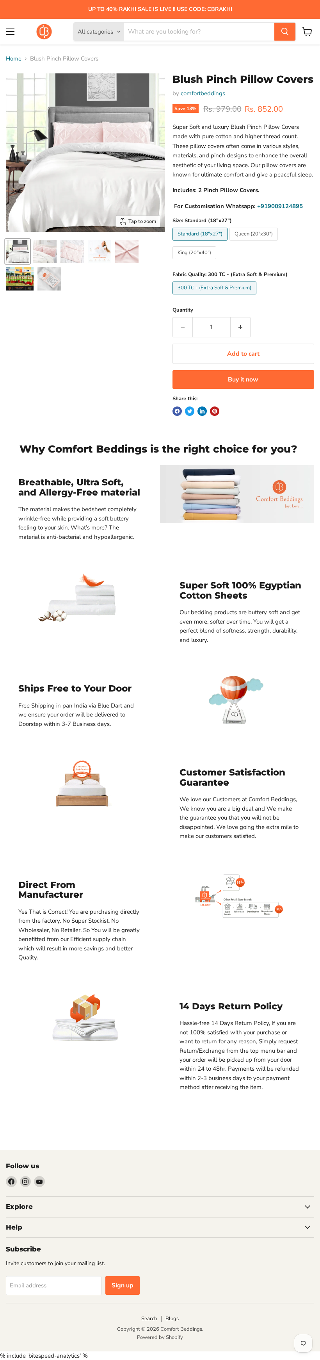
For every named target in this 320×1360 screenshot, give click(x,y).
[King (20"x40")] (195, 261)
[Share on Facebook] (177, 411)
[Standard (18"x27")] (200, 242)
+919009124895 (280, 206)
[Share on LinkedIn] (202, 411)
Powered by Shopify (160, 1337)
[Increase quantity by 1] (241, 327)
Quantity (182, 310)
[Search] (284, 32)
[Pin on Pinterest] (214, 411)
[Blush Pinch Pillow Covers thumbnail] (17, 251)
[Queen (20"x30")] (254, 242)
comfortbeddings (203, 93)
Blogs (172, 1318)
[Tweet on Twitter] (189, 411)
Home (13, 58)
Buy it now (243, 379)
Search (149, 1318)
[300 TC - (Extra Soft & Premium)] (215, 296)
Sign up (122, 1285)
